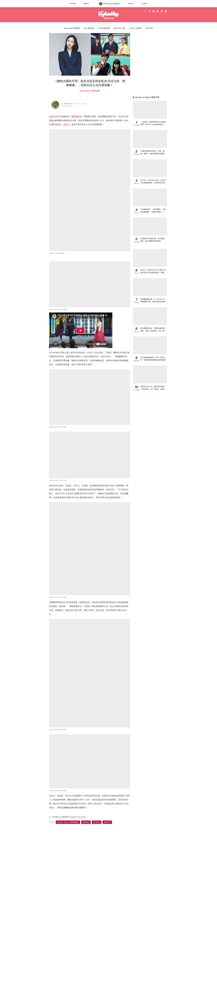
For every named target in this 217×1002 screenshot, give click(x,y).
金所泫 (52, 116)
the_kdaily (81, 817)
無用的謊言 (76, 116)
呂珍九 (66, 124)
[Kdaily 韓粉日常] (108, 15)
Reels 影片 (149, 28)
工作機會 (144, 3)
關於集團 (72, 3)
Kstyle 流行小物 (119, 28)
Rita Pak (68, 103)
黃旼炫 (52, 120)
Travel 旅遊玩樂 (104, 28)
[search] (145, 11)
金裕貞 (58, 124)
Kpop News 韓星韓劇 (72, 28)
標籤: (52, 822)
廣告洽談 (131, 3)
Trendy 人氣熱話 (135, 28)
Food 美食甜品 (89, 28)
